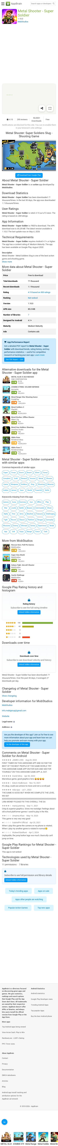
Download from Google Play (30, 175)
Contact (5, 1058)
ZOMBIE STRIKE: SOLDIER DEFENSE (25, 387)
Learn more (40, 355)
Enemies (22, 502)
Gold (16, 478)
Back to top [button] (52, 1123)
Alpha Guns (15, 437)
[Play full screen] (50, 108)
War (5, 508)
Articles (5, 1081)
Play (47, 502)
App (5, 532)
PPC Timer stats (8, 1044)
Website (5, 716)
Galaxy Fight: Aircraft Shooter (22, 565)
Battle (21, 508)
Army (21, 514)
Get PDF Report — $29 (14, 360)
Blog (3, 1087)
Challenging (50, 514)
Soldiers (24, 484)
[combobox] (41, 4)
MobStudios (25, 540)
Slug (32, 484)
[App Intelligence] (4, 1122)
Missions (6, 526)
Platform (31, 520)
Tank (45, 532)
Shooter (49, 478)
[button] (29, 721)
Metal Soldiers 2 (17, 407)
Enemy (15, 526)
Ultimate (24, 526)
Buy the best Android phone (41, 1016)
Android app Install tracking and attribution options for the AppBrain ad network (14, 1096)
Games (6, 502)
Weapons (14, 484)
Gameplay (50, 520)
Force (37, 532)
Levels (13, 508)
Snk (13, 532)
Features (39, 514)
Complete (7, 478)
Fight (6, 520)
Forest (45, 473)
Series (32, 526)
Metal (41, 478)
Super (5, 473)
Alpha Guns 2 (16, 448)
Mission (50, 484)
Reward (24, 478)
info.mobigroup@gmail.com (14, 710)
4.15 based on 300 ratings (39, 292)
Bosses (29, 508)
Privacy (5, 1064)
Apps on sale (43, 891)
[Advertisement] (29, 54)
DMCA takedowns (9, 1075)
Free (13, 514)
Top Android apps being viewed (14, 1027)
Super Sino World (18, 555)
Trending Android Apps (39, 1005)
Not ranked (33, 298)
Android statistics (38, 993)
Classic (22, 520)
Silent (37, 473)
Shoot (49, 508)
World (29, 490)
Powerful (38, 490)
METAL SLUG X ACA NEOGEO (22, 377)
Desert (29, 473)
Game (5, 484)
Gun (31, 502)
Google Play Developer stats (42, 999)
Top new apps (44, 908)
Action (13, 490)
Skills (47, 490)
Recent (13, 520)
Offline (39, 502)
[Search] (53, 4)
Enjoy (21, 532)
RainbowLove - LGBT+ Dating (13, 1038)
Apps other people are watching (29, 899)
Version (33, 478)
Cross (13, 473)
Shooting (41, 484)
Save (22, 490)
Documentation (8, 1070)
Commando (39, 508)
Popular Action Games (18, 908)
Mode (52, 526)
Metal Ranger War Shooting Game (24, 397)
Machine (30, 514)
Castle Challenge (17, 575)
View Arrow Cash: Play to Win (13, 1032)
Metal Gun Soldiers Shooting (22, 427)
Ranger (29, 532)
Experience (42, 526)
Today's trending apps (18, 891)
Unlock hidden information (29, 612)
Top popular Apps (37, 1011)
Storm (21, 473)
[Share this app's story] (42, 108)
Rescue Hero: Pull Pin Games (22, 545)
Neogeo (40, 520)
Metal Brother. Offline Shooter (22, 417)
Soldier (6, 490)
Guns (14, 502)
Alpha (6, 514)
